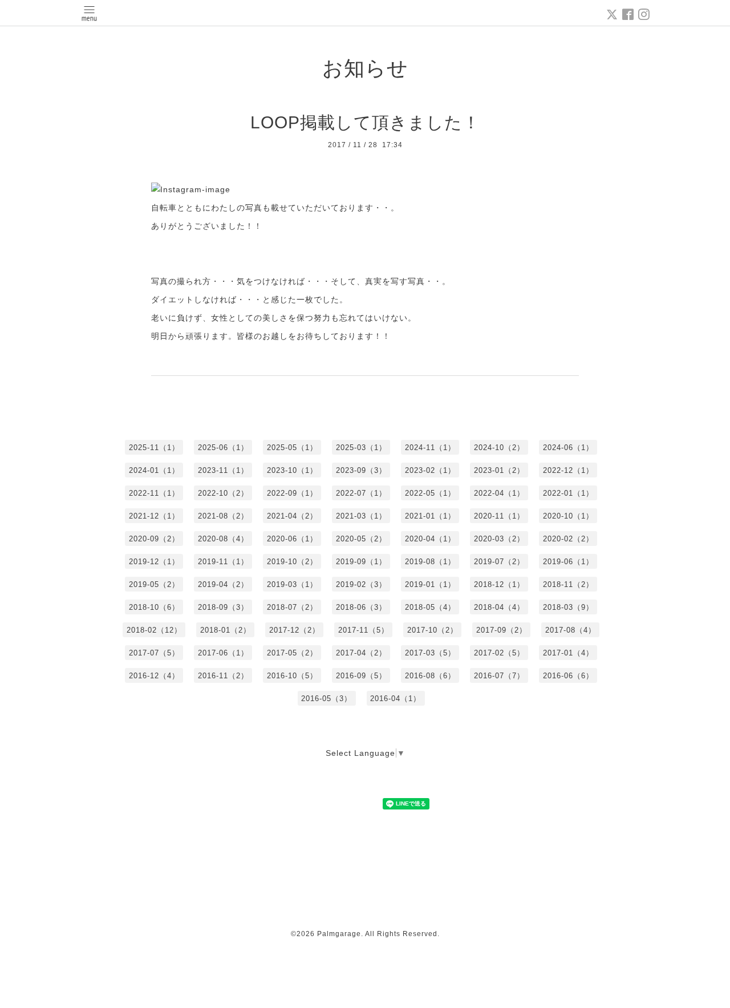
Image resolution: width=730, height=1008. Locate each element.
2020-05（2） (361, 539)
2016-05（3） (326, 698)
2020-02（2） (568, 539)
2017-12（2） (294, 630)
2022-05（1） (430, 493)
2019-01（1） (430, 584)
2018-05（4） (430, 607)
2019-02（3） (361, 584)
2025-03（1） (361, 447)
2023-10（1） (292, 470)
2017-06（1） (223, 653)
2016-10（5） (292, 675)
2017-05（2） (292, 653)
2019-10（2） (292, 561)
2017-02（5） (499, 653)
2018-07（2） (292, 607)
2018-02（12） (154, 630)
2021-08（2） (223, 516)
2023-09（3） (361, 470)
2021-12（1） (154, 516)
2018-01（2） (225, 630)
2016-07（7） (499, 675)
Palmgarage (339, 934)
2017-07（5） (154, 653)
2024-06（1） (568, 447)
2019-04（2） (223, 584)
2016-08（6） (430, 675)
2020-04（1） (430, 539)
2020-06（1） (292, 539)
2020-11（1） (499, 516)
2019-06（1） (568, 561)
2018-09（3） (223, 607)
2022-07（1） (361, 493)
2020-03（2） (499, 539)
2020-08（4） (223, 539)
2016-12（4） (154, 675)
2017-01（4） (568, 653)
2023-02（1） (430, 470)
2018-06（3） (361, 607)
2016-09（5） (361, 675)
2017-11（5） (363, 630)
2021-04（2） (292, 516)
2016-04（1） (395, 698)
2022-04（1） (499, 493)
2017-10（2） (432, 630)
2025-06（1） (223, 447)
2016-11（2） (223, 675)
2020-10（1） (568, 516)
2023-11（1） (223, 470)
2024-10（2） (499, 447)
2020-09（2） (154, 539)
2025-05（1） (292, 447)
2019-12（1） (154, 561)
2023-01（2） (499, 470)
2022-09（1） (292, 493)
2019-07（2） (499, 561)
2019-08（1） (430, 561)
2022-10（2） (223, 493)
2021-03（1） (361, 516)
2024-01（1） (154, 470)
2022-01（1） (568, 493)
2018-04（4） (499, 607)
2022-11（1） (154, 493)
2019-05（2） (154, 584)
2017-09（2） (501, 630)
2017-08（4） (570, 630)
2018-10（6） (154, 607)
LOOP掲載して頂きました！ (365, 122)
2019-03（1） (292, 584)
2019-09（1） (361, 561)
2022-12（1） (568, 470)
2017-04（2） (361, 653)
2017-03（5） (430, 653)
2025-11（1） (154, 447)
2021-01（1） (430, 516)
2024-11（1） (430, 447)
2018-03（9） (568, 607)
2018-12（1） (499, 584)
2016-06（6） (568, 675)
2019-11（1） (223, 561)
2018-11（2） (568, 584)
